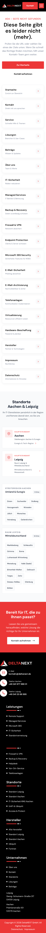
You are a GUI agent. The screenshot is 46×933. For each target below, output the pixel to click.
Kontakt (12, 872)
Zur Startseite (23, 65)
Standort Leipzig (16, 791)
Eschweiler (21, 501)
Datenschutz (17, 929)
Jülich (9, 513)
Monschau (21, 513)
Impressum (29, 929)
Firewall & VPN (15, 754)
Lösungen (13, 881)
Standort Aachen (17, 796)
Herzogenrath (13, 507)
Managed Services (17, 721)
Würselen (27, 507)
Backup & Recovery (18, 758)
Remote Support (16, 716)
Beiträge (13, 886)
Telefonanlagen (16, 773)
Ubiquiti (12, 844)
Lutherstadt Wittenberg (17, 557)
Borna (21, 551)
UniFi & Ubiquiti (16, 806)
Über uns (13, 867)
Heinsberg (11, 519)
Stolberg (34, 501)
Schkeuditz (28, 545)
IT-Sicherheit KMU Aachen (21, 801)
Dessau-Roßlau (13, 582)
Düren (9, 501)
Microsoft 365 (15, 726)
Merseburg (11, 563)
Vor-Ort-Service (16, 768)
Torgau (10, 576)
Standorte (21, 401)
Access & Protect (17, 811)
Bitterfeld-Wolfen (14, 570)
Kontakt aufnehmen (23, 74)
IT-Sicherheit (15, 730)
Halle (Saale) (26, 563)
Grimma (10, 551)
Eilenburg (29, 582)
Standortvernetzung (18, 735)
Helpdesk (13, 763)
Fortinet (12, 848)
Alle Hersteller (15, 829)
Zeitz (20, 576)
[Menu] (41, 5)
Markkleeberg (12, 545)
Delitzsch (31, 570)
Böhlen (10, 588)
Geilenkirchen (26, 519)
